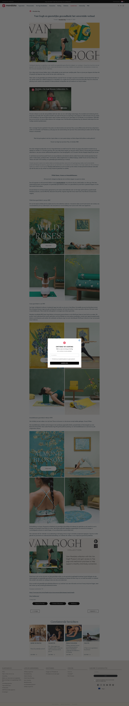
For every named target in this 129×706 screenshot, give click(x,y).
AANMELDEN (64, 363)
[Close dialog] (79, 340)
